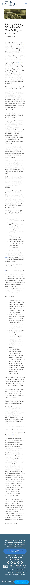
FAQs (6, 569)
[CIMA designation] (12, 566)
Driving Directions (20, 572)
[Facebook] (8, 562)
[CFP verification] (6, 566)
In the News (12, 569)
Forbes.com (14, 435)
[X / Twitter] (11, 562)
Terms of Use (10, 572)
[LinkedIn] (15, 562)
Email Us (20, 555)
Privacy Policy (21, 569)
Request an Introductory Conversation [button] (15, 551)
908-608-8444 (11, 555)
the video (20, 63)
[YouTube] (18, 562)
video (6, 257)
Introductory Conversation (21, 582)
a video (22, 45)
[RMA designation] (24, 566)
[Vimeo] (22, 562)
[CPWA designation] (18, 566)
